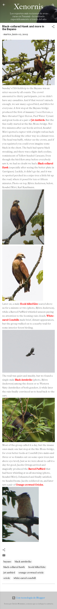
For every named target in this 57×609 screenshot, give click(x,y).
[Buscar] (53, 5)
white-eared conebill (25, 578)
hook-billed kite (37, 567)
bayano (7, 561)
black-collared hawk (14, 567)
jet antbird (9, 572)
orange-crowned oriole (31, 572)
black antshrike (23, 561)
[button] (53, 27)
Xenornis (28, 6)
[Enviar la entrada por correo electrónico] (4, 556)
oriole (6, 578)
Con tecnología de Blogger (30, 597)
